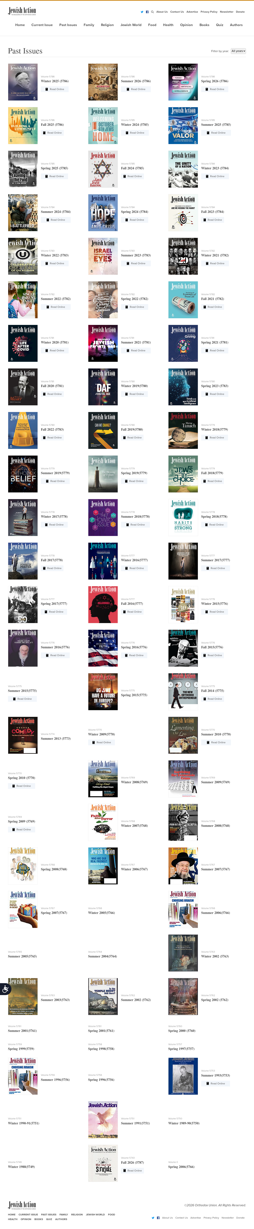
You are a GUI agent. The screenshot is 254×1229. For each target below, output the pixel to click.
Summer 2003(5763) (55, 999)
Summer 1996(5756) (55, 1079)
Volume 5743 (128, 1157)
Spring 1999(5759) (21, 1048)
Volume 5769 (128, 777)
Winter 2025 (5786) (55, 81)
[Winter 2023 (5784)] (183, 169)
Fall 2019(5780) (132, 429)
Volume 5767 (128, 864)
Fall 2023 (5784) (212, 211)
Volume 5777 (128, 555)
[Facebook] (147, 12)
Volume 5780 (128, 381)
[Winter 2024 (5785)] (103, 125)
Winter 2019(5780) (134, 385)
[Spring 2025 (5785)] (23, 169)
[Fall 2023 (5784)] (183, 212)
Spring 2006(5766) (181, 1166)
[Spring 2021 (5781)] (183, 343)
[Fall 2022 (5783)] (23, 430)
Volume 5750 (175, 1118)
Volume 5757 (175, 1044)
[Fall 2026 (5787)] (103, 1163)
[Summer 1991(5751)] (103, 1119)
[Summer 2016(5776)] (23, 648)
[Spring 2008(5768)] (23, 866)
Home (20, 25)
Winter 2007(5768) (134, 825)
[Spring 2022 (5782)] (103, 299)
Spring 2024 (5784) (134, 211)
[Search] (152, 12)
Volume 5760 (175, 1026)
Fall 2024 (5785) (132, 168)
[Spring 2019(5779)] (103, 474)
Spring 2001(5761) (101, 1030)
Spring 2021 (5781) (214, 342)
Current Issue (42, 25)
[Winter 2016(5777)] (103, 561)
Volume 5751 (14, 1118)
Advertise (192, 11)
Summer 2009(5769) (215, 782)
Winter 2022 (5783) (55, 255)
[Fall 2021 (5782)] (183, 299)
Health (168, 25)
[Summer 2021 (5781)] (103, 343)
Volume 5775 (15, 686)
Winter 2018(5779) (214, 429)
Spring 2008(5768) (54, 869)
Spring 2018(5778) (214, 516)
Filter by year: (220, 51)
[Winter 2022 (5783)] (23, 256)
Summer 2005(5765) (22, 956)
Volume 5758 (95, 1044)
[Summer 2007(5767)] (183, 866)
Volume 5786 (48, 76)
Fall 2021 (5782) (212, 298)
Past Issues (68, 25)
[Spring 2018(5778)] (183, 517)
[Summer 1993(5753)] (183, 1076)
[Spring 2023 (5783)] (183, 387)
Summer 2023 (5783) (136, 255)
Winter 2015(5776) (214, 603)
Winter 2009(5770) (101, 734)
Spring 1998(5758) (101, 1048)
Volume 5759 (15, 1044)
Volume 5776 (208, 599)
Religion (107, 25)
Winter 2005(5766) (101, 912)
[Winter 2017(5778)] (23, 517)
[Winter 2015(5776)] (183, 604)
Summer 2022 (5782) (56, 298)
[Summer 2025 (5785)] (183, 125)
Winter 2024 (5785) (135, 124)
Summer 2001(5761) (22, 1030)
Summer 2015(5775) (22, 690)
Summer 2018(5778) (135, 516)
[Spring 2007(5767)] (23, 909)
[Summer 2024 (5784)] (23, 212)
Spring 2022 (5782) (134, 298)
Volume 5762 (128, 995)
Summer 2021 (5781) (136, 342)
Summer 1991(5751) (135, 1123)
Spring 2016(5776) (134, 647)
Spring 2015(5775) (134, 694)
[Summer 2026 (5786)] (103, 82)
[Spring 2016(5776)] (103, 648)
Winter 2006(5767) (134, 869)
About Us (162, 11)
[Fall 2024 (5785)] (103, 169)
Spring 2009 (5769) (21, 821)
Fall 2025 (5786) (52, 124)
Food (152, 25)
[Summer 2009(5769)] (183, 778)
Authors (236, 25)
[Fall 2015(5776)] (183, 648)
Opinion (186, 25)
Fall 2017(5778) (52, 560)
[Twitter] (142, 12)
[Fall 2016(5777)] (103, 604)
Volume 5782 (208, 250)
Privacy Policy (209, 11)
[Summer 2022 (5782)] (23, 299)
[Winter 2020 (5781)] (23, 343)
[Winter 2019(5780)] (103, 387)
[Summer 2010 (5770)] (183, 735)
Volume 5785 (128, 120)
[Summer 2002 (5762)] (103, 996)
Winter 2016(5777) (134, 560)
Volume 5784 (208, 163)
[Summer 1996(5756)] (23, 1076)
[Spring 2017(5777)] (23, 604)
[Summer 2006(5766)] (183, 909)
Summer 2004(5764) (102, 956)
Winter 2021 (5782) (215, 255)
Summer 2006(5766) (215, 912)
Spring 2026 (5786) (214, 81)
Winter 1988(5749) (21, 1166)
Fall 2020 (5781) (52, 385)
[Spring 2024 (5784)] (103, 212)
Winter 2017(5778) (54, 516)
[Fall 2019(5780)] (103, 430)
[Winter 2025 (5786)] (23, 82)
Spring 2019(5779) (134, 472)
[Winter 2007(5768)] (103, 822)
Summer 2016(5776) (55, 647)
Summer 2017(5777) (215, 560)
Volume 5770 (95, 729)
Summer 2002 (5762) (136, 999)
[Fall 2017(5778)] (23, 561)
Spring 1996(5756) (101, 1079)
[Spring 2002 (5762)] (183, 996)
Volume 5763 (208, 951)
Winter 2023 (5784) (215, 168)
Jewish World (131, 25)
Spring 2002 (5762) (214, 999)
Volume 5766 (95, 908)
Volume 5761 (14, 1026)
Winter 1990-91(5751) (23, 1123)
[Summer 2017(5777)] (183, 561)
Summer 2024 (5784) (56, 211)
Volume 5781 (47, 337)
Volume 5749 (15, 1162)
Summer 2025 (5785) (216, 124)
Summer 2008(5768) (215, 825)
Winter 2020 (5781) (55, 342)
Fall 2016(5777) (132, 603)
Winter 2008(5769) (134, 782)
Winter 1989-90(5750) (184, 1123)
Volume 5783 (47, 250)
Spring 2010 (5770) (21, 777)
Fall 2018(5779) (212, 472)
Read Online (57, 89)
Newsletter (226, 11)
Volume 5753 (208, 1070)
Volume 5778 (47, 512)
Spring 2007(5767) (54, 912)
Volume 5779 (208, 425)
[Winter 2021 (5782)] (183, 256)
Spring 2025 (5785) (54, 168)
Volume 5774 (47, 734)
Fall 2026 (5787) (132, 1162)
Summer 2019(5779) (55, 472)
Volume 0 (173, 1162)
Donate (240, 11)
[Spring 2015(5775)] (103, 691)
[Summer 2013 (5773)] (23, 735)
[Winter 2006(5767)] (103, 866)
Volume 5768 (128, 821)
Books (204, 25)
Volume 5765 (15, 951)
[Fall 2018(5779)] (183, 474)
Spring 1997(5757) (181, 1048)
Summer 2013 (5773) (56, 738)
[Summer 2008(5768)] (183, 822)
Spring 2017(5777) (54, 603)
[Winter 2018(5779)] (183, 430)
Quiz (219, 25)
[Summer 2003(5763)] (23, 996)
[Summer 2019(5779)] (23, 474)
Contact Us (177, 11)
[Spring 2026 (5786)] (183, 82)
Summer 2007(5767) (215, 869)
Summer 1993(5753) (215, 1075)
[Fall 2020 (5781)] (23, 387)
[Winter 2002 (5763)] (183, 953)
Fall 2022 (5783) (52, 429)
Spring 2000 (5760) (181, 1030)
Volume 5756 (48, 1075)
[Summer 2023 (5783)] (103, 256)
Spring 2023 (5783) (214, 385)
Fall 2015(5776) (212, 647)
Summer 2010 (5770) (216, 734)
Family (89, 25)
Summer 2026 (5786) (136, 81)
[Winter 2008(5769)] (103, 778)
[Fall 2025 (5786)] (23, 125)
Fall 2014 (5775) (212, 690)
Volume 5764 (95, 951)
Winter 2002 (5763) (215, 956)
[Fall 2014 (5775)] (183, 691)
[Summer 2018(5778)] (103, 517)
